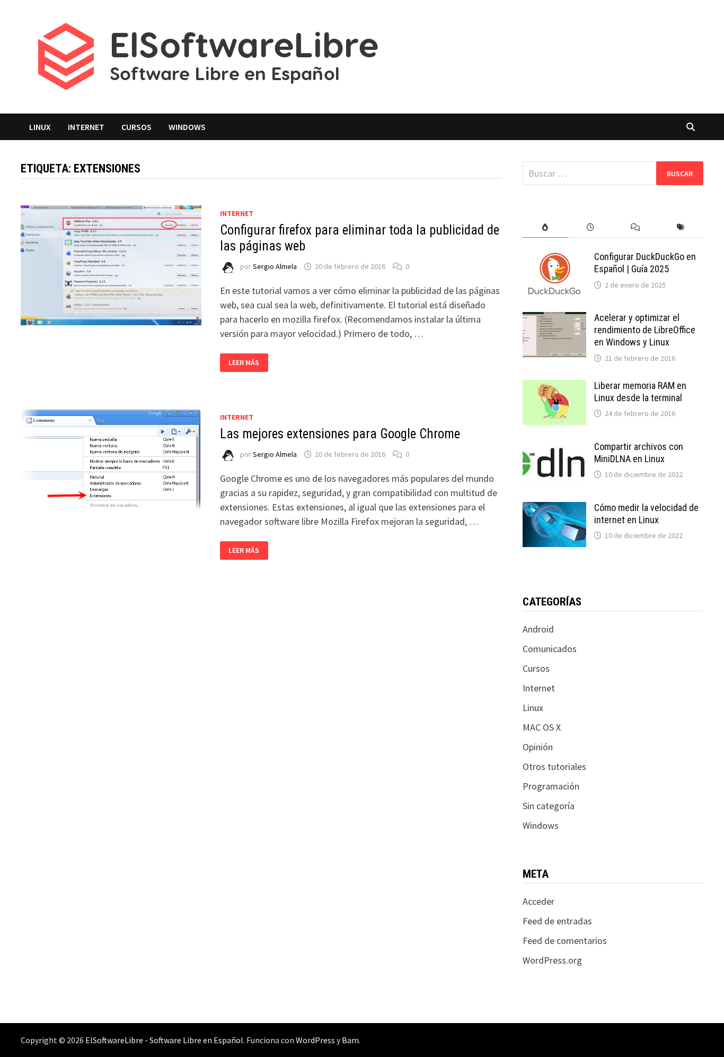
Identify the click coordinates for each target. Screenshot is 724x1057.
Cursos (136, 127)
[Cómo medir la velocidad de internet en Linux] (554, 509)
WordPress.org (552, 960)
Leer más (248, 362)
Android (538, 629)
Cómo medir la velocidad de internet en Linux (646, 513)
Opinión (538, 747)
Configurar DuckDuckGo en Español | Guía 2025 (645, 262)
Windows (187, 127)
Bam (350, 1040)
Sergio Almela (275, 266)
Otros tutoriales (554, 766)
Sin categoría (549, 806)
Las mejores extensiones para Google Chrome (340, 433)
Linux (40, 127)
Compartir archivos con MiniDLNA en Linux (638, 452)
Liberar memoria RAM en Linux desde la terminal (640, 391)
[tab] (545, 227)
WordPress (315, 1040)
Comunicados (550, 649)
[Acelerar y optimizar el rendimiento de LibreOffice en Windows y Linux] (554, 319)
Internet (86, 127)
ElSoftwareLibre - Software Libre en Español (164, 1040)
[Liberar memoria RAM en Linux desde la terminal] (554, 387)
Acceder (538, 901)
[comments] (635, 227)
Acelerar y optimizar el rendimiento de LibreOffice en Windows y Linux (644, 330)
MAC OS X (542, 727)
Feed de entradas (557, 921)
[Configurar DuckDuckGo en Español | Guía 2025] (554, 258)
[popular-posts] (545, 227)
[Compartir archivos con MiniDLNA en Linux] (554, 448)
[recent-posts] (590, 227)
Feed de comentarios (565, 940)
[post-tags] (680, 227)
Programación (551, 786)
